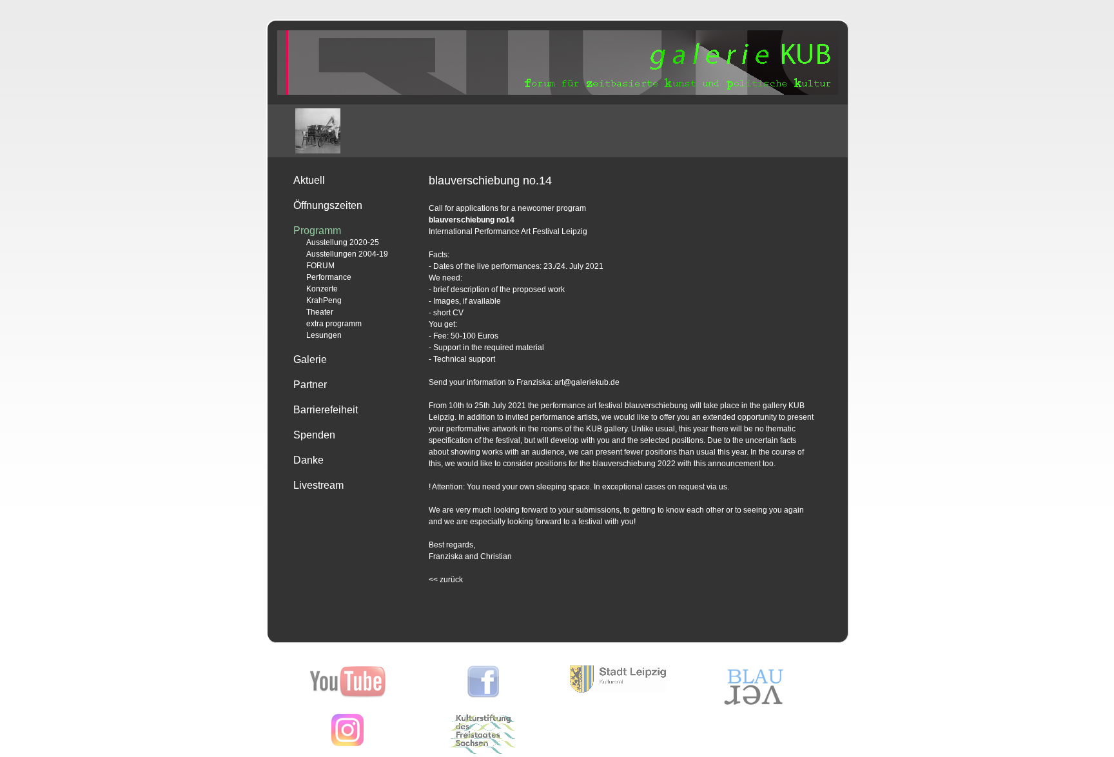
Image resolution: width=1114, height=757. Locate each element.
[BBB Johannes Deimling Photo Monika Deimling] (317, 130)
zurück (446, 579)
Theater (319, 312)
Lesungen (324, 335)
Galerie (310, 359)
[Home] (557, 92)
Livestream (318, 485)
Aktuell (309, 180)
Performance (328, 277)
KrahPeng (324, 300)
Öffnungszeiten (327, 205)
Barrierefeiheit (325, 409)
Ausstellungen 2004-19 (347, 254)
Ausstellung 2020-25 (342, 242)
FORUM (320, 265)
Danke (308, 460)
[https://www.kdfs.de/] (483, 751)
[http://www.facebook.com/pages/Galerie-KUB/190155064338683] (483, 695)
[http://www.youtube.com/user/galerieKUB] (348, 695)
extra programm (334, 323)
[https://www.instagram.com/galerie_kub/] (347, 743)
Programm (317, 230)
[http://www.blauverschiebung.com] (753, 704)
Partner (310, 384)
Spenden (314, 434)
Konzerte (322, 288)
